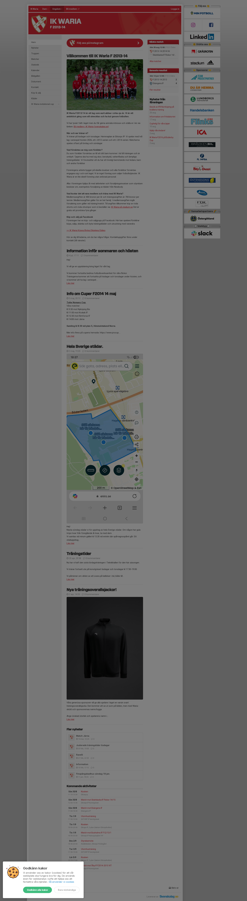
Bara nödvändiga (67, 889)
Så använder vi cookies (61, 881)
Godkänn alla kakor (37, 889)
